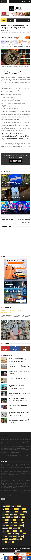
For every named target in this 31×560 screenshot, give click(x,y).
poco (3, 522)
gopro (18, 536)
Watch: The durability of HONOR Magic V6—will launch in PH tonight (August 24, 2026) (19, 420)
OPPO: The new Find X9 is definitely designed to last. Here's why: (15, 311)
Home (3, 20)
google (24, 32)
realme (3, 511)
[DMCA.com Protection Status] (5, 499)
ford (3, 542)
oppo (3, 509)
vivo (21, 509)
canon (11, 525)
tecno (12, 517)
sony (20, 517)
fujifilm (11, 522)
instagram (4, 533)
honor (12, 511)
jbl (11, 531)
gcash (3, 175)
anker (13, 533)
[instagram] (25, 1)
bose (18, 539)
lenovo (3, 517)
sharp (19, 522)
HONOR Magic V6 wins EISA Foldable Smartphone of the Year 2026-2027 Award (18, 407)
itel (19, 525)
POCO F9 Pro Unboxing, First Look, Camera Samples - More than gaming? (19, 379)
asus (3, 514)
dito (19, 520)
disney (10, 536)
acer (3, 520)
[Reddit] (11, 558)
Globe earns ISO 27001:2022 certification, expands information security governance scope (18, 386)
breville (11, 539)
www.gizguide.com (5, 548)
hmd (3, 536)
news (28, 32)
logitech (4, 531)
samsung (14, 506)
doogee (15, 528)
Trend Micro (7, 151)
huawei (4, 506)
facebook (4, 189)
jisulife (10, 542)
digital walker (5, 528)
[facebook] (22, 1)
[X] (15, 558)
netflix (3, 525)
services (3, 34)
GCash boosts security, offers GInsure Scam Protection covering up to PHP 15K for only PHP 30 (15, 183)
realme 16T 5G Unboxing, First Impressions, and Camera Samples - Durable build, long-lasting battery (19, 366)
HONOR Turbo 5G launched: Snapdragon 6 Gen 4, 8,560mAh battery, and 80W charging (17, 359)
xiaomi (12, 509)
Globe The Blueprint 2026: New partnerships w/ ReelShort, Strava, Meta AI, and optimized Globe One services (15, 210)
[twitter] (27, 1)
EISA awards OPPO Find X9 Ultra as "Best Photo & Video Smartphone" (18, 399)
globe (3, 203)
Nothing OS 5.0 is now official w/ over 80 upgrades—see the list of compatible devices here (19, 414)
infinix (11, 514)
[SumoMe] (29, 558)
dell (18, 531)
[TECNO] (15, 554)
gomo (21, 533)
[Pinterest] (20, 558)
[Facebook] (6, 558)
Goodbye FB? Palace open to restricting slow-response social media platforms (14, 196)
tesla (3, 539)
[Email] (24, 558)
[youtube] (29, 1)
